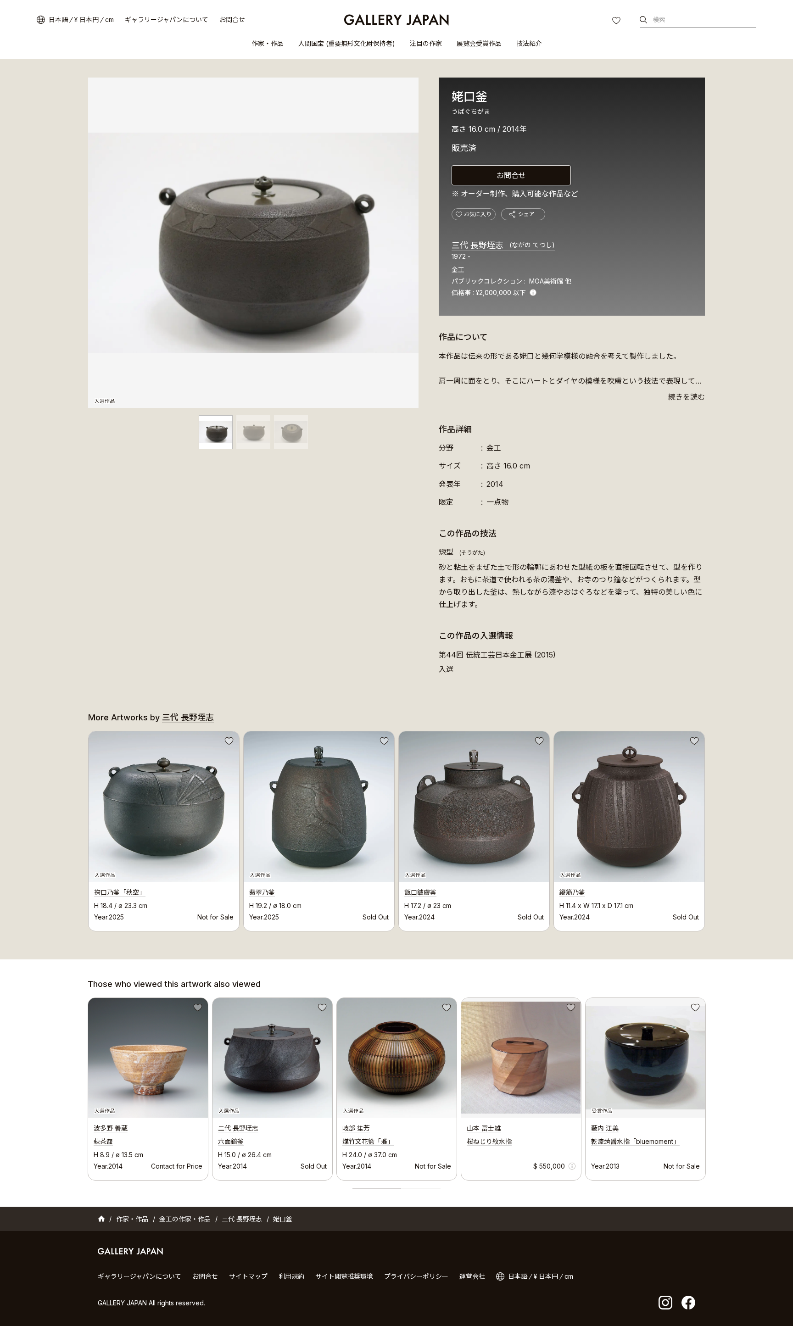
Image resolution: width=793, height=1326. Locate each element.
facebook (688, 1302)
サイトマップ (248, 1276)
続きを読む (686, 396)
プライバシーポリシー (416, 1276)
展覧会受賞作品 (479, 43)
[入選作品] (253, 243)
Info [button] (533, 292)
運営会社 (472, 1276)
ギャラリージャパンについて (166, 19)
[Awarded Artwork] (645, 1058)
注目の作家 (426, 43)
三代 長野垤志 (503, 245)
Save (228, 742)
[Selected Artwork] (148, 1058)
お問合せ (232, 19)
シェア (526, 214)
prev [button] (88, 829)
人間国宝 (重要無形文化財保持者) (346, 43)
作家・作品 (267, 43)
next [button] (705, 829)
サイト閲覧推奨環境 (344, 1276)
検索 (659, 19)
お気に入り (617, 22)
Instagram (665, 1302)
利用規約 (291, 1276)
